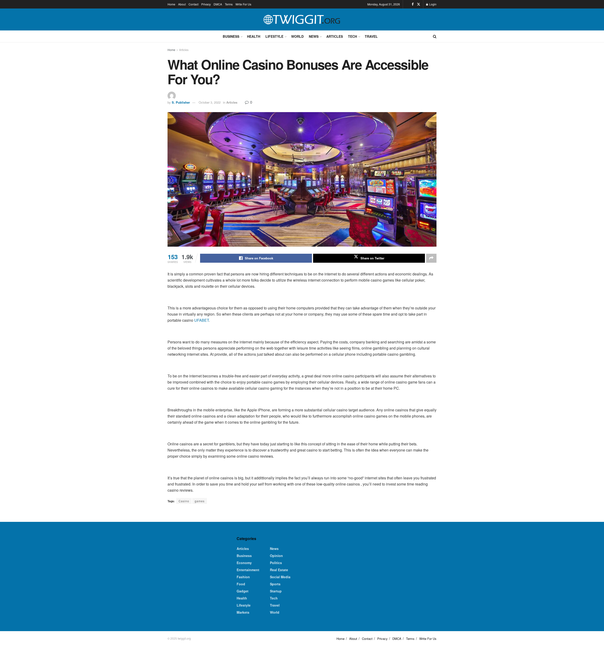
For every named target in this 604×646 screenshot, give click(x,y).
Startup (276, 591)
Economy (244, 562)
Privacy (206, 4)
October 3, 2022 (210, 102)
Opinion (276, 555)
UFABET (201, 320)
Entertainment (248, 569)
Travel (371, 36)
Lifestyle (274, 36)
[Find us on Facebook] (413, 4)
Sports (275, 584)
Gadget (242, 591)
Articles (334, 36)
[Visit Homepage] (302, 19)
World (297, 36)
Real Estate (279, 569)
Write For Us (243, 4)
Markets (243, 612)
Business (231, 36)
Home (171, 4)
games (200, 501)
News (314, 36)
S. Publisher (181, 102)
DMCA (218, 4)
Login (432, 4)
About (182, 4)
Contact (193, 4)
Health (253, 36)
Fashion (243, 576)
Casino (184, 501)
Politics (276, 562)
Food (241, 584)
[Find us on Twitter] (418, 4)
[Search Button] (434, 36)
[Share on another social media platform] (431, 258)
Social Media (280, 576)
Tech (352, 36)
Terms (229, 4)
